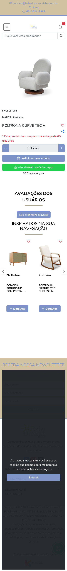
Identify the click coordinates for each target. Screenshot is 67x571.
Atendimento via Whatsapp (35, 167)
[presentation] (62, 272)
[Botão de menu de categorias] (6, 27)
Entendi (33, 478)
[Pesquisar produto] (61, 36)
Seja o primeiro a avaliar (33, 215)
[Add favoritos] (28, 241)
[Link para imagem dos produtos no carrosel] (33, 75)
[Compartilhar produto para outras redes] (61, 131)
